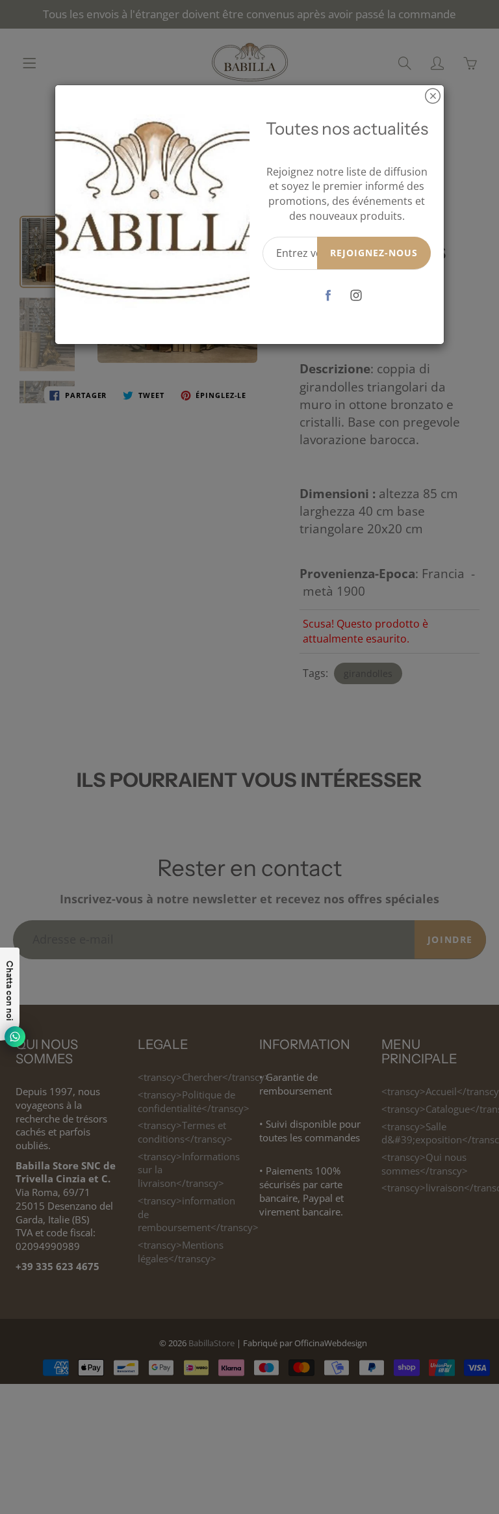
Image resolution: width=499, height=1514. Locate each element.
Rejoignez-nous (374, 252)
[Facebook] (328, 295)
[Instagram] (356, 295)
